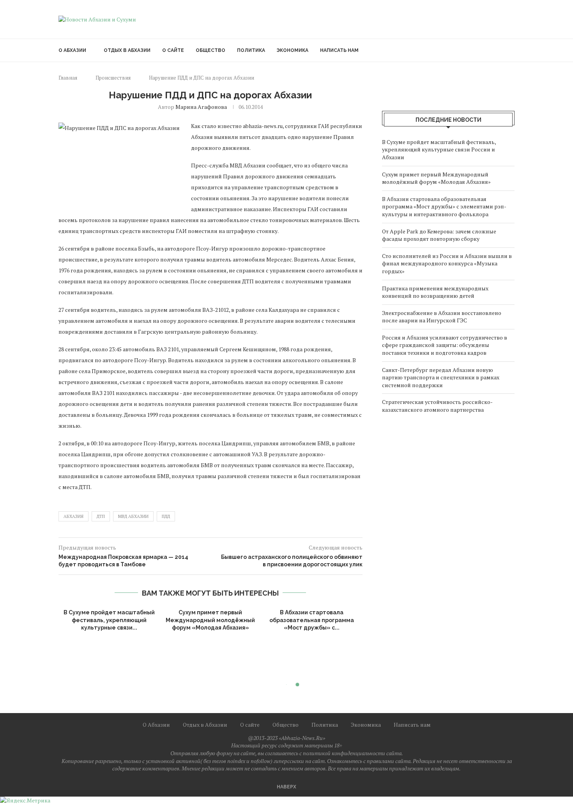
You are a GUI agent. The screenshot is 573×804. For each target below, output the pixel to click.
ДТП (101, 516)
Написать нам (339, 50)
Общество (210, 50)
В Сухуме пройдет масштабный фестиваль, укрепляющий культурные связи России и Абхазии (439, 149)
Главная (67, 77)
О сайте (173, 50)
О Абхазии (72, 50)
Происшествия (113, 77)
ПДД (166, 516)
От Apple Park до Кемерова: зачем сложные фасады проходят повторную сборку (439, 235)
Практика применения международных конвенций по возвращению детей (435, 292)
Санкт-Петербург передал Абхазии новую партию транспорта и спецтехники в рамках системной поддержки (440, 377)
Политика (251, 50)
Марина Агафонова (201, 106)
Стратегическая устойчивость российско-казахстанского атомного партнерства (437, 405)
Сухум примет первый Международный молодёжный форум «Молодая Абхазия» (210, 620)
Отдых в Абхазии (127, 50)
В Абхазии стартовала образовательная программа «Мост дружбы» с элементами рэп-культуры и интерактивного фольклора (444, 206)
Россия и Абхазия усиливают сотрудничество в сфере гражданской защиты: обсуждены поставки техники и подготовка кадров (444, 345)
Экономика (292, 50)
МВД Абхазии (133, 516)
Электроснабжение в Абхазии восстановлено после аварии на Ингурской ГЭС (441, 316)
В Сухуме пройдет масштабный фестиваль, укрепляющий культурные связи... (109, 620)
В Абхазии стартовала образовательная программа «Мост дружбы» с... (311, 620)
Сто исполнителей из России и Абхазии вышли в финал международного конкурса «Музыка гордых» (447, 263)
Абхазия (73, 516)
